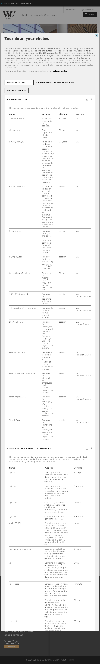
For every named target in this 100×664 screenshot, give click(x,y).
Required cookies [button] (17, 99)
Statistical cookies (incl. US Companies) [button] (29, 448)
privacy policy (60, 71)
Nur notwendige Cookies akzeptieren (55, 83)
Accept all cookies (16, 90)
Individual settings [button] (16, 83)
